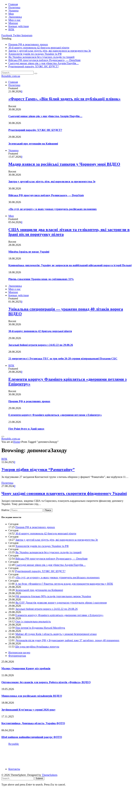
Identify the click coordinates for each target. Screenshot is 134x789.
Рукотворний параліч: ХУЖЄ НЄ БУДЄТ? (33, 66)
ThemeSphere (49, 774)
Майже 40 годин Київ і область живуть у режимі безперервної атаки (56, 634)
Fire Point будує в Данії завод (26, 428)
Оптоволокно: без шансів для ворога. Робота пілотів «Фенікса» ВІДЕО (46, 682)
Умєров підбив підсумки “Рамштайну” (38, 469)
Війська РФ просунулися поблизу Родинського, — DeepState (44, 60)
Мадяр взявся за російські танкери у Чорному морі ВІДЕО (64, 164)
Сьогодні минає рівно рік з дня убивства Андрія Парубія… (43, 63)
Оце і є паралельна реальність (33, 621)
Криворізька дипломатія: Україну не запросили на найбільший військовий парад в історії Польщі (70, 265)
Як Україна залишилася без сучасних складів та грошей (41, 57)
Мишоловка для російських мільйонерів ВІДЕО (31, 695)
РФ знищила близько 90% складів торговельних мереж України (53, 596)
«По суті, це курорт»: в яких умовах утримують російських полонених (52, 209)
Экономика (15, 16)
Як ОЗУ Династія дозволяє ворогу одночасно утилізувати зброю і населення (61, 602)
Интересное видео (19, 652)
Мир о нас (14, 20)
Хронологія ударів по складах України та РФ (35, 53)
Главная (13, 4)
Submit (39, 778)
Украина (13, 10)
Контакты (14, 769)
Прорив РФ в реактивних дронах (28, 44)
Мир (11, 13)
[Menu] (2, 436)
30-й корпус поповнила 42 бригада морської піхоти (38, 47)
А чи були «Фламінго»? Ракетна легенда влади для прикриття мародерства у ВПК (64, 583)
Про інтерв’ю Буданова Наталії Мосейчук (40, 627)
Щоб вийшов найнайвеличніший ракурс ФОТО (31, 737)
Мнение (13, 23)
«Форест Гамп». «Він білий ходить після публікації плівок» (64, 99)
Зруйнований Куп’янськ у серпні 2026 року (28, 709)
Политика (14, 7)
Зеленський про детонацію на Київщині (33, 143)
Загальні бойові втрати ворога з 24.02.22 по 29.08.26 (40, 344)
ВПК (11, 29)
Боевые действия (18, 26)
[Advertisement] (64, 756)
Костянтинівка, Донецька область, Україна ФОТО (33, 723)
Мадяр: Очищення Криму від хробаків (25, 668)
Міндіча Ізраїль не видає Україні (28, 251)
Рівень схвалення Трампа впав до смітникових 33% (41, 279)
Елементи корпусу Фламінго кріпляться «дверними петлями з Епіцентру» (55, 414)
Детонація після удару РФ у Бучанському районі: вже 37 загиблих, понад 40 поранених (67, 640)
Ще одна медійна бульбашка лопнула (37, 646)
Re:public (13, 743)
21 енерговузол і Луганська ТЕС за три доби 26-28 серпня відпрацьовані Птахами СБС (62, 358)
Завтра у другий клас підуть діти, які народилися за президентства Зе (49, 50)
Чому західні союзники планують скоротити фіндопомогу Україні (64, 493)
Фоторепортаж (17, 655)
